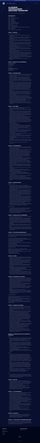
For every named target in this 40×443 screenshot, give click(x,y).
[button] (10, 3)
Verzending (3, 432)
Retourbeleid (3, 434)
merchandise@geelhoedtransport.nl (13, 68)
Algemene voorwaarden (4, 431)
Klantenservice (3, 433)
